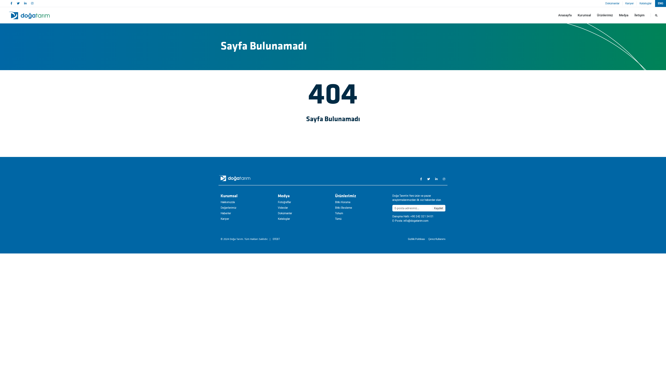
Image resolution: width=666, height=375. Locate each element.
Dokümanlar (612, 3)
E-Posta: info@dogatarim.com (410, 220)
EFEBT (276, 239)
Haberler (226, 213)
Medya (623, 15)
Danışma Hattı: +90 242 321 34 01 (412, 216)
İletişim (639, 15)
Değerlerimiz (228, 207)
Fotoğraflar (284, 202)
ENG (660, 3)
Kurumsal (584, 15)
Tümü (338, 218)
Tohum (339, 213)
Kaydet (438, 208)
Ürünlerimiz (605, 15)
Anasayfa (565, 15)
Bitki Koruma (342, 202)
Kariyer (629, 3)
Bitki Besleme (343, 207)
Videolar (283, 207)
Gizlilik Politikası (416, 239)
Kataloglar (645, 3)
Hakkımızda (228, 202)
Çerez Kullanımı (436, 239)
